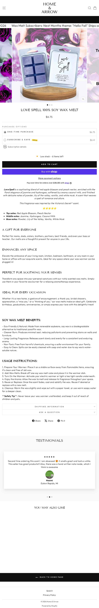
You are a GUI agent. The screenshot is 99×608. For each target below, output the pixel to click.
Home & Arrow (49, 8)
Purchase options (14, 127)
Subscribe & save (22, 140)
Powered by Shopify (49, 606)
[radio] (5, 132)
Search (49, 591)
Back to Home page (51, 577)
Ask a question (49, 412)
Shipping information (49, 407)
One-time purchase (20, 132)
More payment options (49, 178)
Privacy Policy (49, 595)
